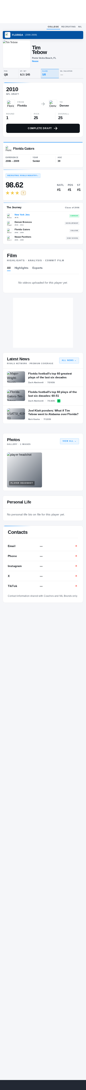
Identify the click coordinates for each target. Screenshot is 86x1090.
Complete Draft (40, 128)
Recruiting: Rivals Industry (23, 175)
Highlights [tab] (22, 267)
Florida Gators (22, 229)
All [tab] (9, 267)
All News (69, 360)
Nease (35, 61)
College (53, 27)
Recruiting (68, 27)
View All (69, 441)
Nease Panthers (23, 237)
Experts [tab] (37, 267)
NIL (80, 27)
